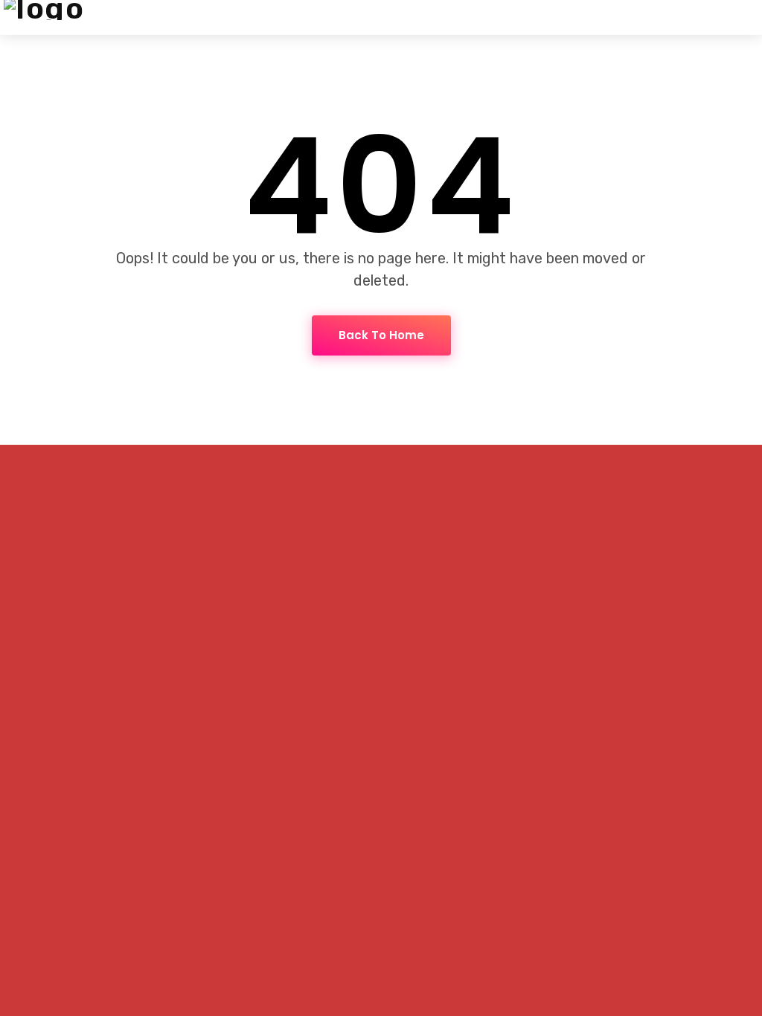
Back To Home (381, 335)
